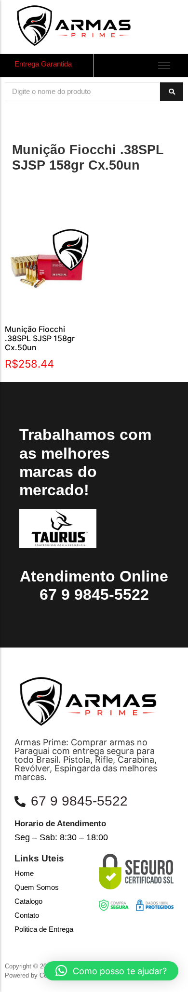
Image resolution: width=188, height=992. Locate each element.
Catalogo (28, 901)
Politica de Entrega (43, 929)
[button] (111, 970)
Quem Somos (36, 887)
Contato (26, 915)
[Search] (171, 91)
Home (24, 873)
